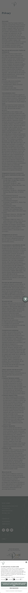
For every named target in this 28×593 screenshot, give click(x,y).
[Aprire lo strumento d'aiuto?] (25, 299)
